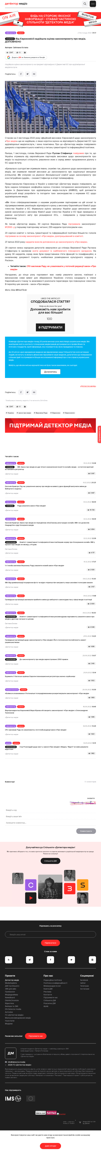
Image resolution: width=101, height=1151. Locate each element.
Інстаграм (84, 989)
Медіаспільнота (12, 690)
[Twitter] (27, 74)
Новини (21, 33)
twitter (83, 983)
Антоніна (9, 1012)
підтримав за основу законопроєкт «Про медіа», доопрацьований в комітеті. (44, 236)
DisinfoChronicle (12, 1000)
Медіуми (9, 1023)
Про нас (48, 975)
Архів (46, 1006)
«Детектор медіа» (88, 386)
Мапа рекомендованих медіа (18, 1018)
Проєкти (10, 975)
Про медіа (11, 141)
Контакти (48, 994)
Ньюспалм (9, 1021)
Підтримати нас (51, 997)
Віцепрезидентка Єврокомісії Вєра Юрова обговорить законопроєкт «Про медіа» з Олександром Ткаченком (46, 711)
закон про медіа (25, 413)
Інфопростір (10, 33)
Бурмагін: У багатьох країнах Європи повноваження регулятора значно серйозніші (40, 676)
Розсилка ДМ (50, 1003)
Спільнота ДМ (50, 861)
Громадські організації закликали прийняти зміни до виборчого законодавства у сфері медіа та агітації (48, 599)
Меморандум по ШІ (52, 986)
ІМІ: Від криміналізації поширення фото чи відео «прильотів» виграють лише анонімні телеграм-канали (49, 582)
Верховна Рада (41, 413)
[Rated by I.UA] (61, 1114)
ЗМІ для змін (10, 989)
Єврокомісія (70, 413)
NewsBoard (10, 997)
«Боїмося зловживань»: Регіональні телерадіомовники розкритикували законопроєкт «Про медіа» (47, 693)
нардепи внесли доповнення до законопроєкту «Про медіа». (56, 242)
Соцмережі (87, 975)
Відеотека (9, 1003)
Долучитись (50, 371)
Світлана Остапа (20, 47)
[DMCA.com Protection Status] (40, 1114)
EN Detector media (13, 1009)
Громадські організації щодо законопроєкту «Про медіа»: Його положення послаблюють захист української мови (45, 641)
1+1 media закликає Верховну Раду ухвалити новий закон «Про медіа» (34, 565)
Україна (11, 413)
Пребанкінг (10, 992)
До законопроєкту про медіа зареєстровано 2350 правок (44, 659)
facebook (84, 980)
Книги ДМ (48, 989)
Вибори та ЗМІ (11, 1006)
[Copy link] (34, 74)
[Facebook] (21, 74)
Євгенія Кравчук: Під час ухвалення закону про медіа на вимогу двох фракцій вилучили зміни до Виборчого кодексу (46, 487)
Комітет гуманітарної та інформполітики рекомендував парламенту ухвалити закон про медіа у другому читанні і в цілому (49, 617)
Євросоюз (56, 413)
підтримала (74, 224)
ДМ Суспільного (12, 986)
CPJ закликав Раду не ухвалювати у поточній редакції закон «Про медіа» (35, 730)
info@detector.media (16, 1062)
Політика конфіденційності (55, 983)
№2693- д (10, 227)
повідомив (78, 153)
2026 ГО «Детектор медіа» (19, 1065)
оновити (91, 798)
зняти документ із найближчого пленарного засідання (62, 251)
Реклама (47, 992)
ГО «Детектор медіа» (14, 1015)
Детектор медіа (12, 980)
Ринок (8, 743)
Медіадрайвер (11, 994)
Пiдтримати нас (36, 1036)
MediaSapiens (11, 983)
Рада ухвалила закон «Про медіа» (31, 506)
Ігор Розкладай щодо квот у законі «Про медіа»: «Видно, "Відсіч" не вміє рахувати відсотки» (46, 748)
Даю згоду (50, 1146)
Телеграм (84, 986)
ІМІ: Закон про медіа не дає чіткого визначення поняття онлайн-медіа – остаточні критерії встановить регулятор (49, 468)
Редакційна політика (53, 980)
